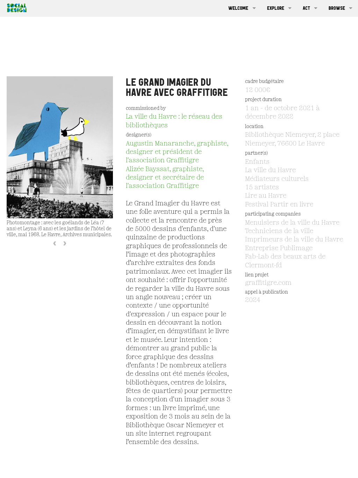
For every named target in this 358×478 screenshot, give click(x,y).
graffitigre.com (268, 283)
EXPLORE (275, 8)
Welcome (238, 8)
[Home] (15, 7)
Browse (337, 8)
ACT (306, 8)
